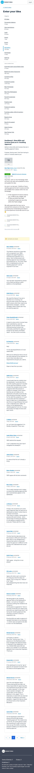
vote (8, 164)
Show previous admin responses (12, 229)
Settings (6, 57)
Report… (15, 169)
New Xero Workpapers (10, 92)
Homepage (7, 52)
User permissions (9, 27)
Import (6, 37)
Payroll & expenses (9, 97)
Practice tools (8, 102)
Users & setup (8, 127)
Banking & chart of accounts (12, 71)
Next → (22, 737)
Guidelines (6, 762)
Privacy (18, 759)
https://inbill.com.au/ (12, 363)
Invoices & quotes (9, 81)
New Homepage (8, 87)
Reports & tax (8, 117)
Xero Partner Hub (9, 132)
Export (6, 42)
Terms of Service (7, 759)
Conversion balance (9, 22)
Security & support (9, 122)
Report (19, 248)
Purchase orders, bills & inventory (13, 112)
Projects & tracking (9, 107)
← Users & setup (7, 7)
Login (6, 32)
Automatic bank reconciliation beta (14, 66)
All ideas (6, 19)
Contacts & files (8, 76)
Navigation (7, 47)
